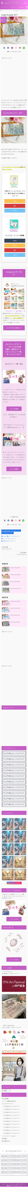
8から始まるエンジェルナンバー (11, 530)
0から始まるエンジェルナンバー (12, 1106)
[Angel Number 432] (5, 616)
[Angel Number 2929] (5, 576)
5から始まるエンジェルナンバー (12, 1121)
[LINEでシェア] (24, 47)
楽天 (16, 205)
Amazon (15, 201)
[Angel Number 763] (5, 623)
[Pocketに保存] (20, 47)
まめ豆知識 (5, 1098)
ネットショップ (4, 7)
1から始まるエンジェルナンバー (12, 1109)
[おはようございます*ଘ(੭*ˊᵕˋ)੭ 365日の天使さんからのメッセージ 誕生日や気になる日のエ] (8, 824)
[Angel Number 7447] (5, 590)
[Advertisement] (14, 78)
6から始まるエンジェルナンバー (12, 1124)
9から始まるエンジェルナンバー (12, 1133)
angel (4, 536)
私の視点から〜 (6, 1141)
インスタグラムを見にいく (14, 328)
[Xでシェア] (5, 520)
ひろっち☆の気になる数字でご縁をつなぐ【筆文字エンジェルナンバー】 (16, 1184)
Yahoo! (15, 210)
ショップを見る (14, 409)
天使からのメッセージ (9, 541)
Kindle (15, 240)
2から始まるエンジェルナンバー (12, 1112)
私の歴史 (4, 1138)
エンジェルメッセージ (9, 538)
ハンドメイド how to (8, 1136)
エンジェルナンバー (7, 533)
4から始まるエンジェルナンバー (12, 1118)
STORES (13, 7)
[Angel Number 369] (5, 603)
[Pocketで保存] (19, 520)
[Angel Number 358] (5, 610)
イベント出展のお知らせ (9, 1101)
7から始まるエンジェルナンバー (12, 1127)
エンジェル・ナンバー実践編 (14, 235)
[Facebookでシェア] (8, 47)
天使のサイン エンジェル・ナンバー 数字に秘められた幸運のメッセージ (14, 193)
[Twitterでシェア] (4, 47)
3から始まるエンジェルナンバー (12, 1115)
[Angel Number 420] (5, 569)
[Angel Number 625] (5, 583)
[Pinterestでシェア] (12, 47)
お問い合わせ (21, 7)
